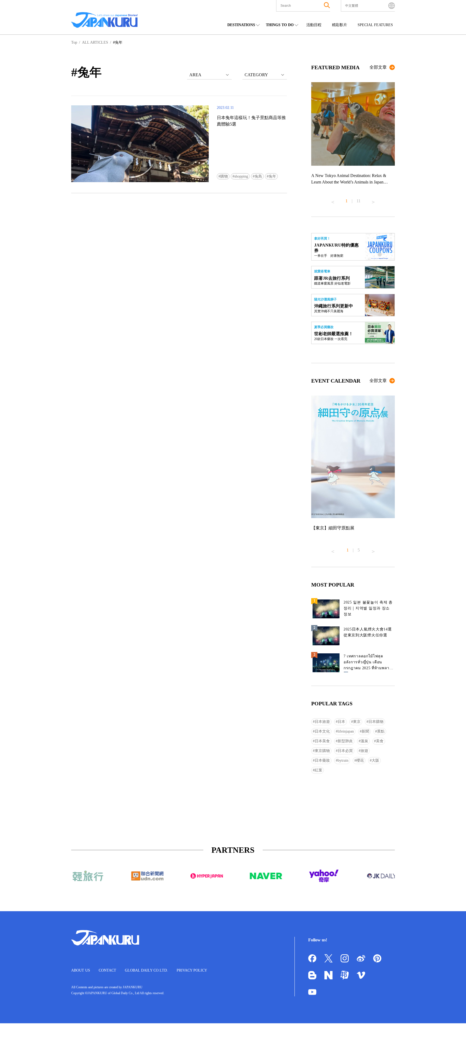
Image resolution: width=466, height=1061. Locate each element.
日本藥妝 (322, 760)
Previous (332, 200)
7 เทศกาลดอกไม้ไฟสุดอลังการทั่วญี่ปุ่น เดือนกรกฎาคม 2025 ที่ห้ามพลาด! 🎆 (368, 663)
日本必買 (345, 751)
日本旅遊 (322, 722)
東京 (357, 722)
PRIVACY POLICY (192, 970)
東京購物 (322, 751)
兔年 (272, 176)
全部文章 (378, 67)
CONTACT (107, 970)
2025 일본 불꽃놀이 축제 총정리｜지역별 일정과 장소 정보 (368, 608)
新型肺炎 (345, 741)
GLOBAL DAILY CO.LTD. (146, 970)
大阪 (375, 760)
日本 (341, 722)
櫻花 (360, 760)
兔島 (258, 176)
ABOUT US (80, 970)
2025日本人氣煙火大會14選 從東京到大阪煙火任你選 (368, 632)
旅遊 (364, 751)
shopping (241, 176)
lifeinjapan (346, 731)
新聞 (365, 731)
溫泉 (364, 741)
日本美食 (322, 741)
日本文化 (322, 731)
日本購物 (375, 722)
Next (373, 200)
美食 (379, 741)
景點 (381, 731)
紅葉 (318, 770)
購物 (224, 176)
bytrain (343, 760)
